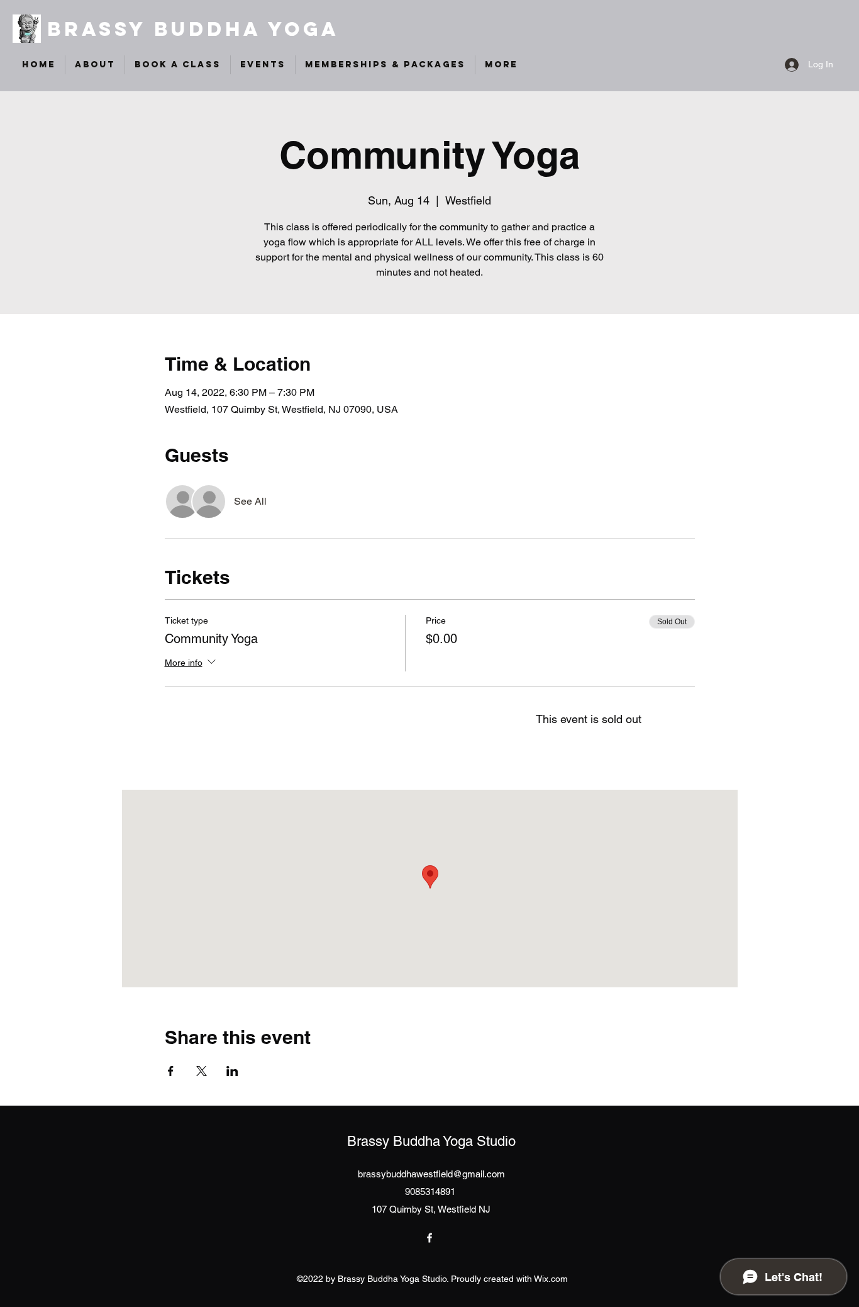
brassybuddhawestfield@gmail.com (431, 1174)
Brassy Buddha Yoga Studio (431, 1141)
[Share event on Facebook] (171, 1071)
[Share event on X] (202, 1071)
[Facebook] (429, 1237)
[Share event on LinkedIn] (232, 1071)
